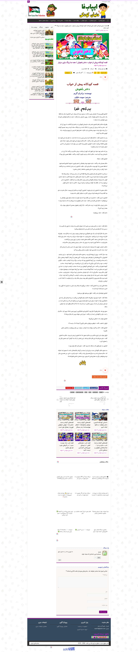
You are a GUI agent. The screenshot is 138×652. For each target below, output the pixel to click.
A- (95, 72)
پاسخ (60, 560)
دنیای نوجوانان (93, 20)
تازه (52, 27)
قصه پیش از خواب (79, 392)
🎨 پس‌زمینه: (90, 73)
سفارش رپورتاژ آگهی (62, 626)
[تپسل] (71, 217)
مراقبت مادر (76, 20)
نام (106, 592)
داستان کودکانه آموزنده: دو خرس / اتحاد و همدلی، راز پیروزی (37, 61)
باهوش (101, 392)
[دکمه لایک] (105, 77)
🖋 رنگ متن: (79, 73)
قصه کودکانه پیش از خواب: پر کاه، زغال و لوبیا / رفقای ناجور (98, 398)
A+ (98, 72)
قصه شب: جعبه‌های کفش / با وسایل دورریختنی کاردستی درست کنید (84, 446)
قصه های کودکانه (91, 26)
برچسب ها (34, 27)
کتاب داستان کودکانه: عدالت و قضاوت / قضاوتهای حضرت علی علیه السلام (37, 32)
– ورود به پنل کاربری (82, 629)
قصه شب (72, 392)
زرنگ (86, 392)
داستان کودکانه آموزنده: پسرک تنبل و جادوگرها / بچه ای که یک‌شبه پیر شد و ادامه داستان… (37, 75)
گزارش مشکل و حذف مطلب (99, 376)
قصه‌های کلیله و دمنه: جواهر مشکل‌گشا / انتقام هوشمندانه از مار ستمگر (82, 424)
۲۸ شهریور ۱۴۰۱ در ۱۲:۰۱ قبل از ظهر (65, 552)
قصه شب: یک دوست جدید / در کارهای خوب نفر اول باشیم (66, 445)
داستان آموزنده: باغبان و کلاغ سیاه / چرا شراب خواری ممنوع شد (38, 68)
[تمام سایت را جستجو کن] (28, 1)
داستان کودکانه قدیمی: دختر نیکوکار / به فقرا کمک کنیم (37, 94)
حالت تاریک (103, 72)
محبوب (47, 27)
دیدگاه (105, 575)
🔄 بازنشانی (68, 72)
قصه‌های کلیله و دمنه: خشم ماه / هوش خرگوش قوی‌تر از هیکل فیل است (65, 424)
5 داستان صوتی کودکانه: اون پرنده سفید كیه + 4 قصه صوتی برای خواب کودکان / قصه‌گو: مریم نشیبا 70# (42, 55)
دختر (90, 392)
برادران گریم (95, 392)
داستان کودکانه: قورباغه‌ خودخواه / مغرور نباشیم (38, 80)
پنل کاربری (53, 20)
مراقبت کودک (68, 20)
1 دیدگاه (92, 69)
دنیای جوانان (84, 20)
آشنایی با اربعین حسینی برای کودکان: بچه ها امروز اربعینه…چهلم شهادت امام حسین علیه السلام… (37, 88)
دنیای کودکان (102, 20)
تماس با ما (60, 20)
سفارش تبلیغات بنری (41, 626)
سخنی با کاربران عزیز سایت (37, 37)
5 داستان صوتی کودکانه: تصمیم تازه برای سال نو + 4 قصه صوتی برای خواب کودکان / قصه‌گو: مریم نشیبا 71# (42, 46)
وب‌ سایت (104, 605)
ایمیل (105, 598)
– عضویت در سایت (83, 626)
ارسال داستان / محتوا (43, 20)
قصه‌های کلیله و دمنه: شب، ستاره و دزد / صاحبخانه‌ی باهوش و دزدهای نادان (100, 446)
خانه (108, 20)
